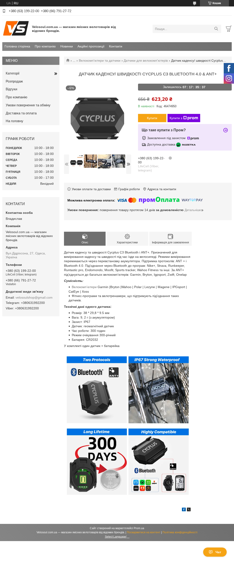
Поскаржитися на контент (143, 532)
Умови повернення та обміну (28, 105)
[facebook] (184, 510)
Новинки (66, 46)
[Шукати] (216, 29)
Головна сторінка (17, 46)
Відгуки (11, 89)
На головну (14, 121)
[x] (189, 510)
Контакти (115, 46)
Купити (152, 118)
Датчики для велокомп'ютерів (146, 60)
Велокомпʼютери (84, 287)
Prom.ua (139, 528)
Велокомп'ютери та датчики (99, 60)
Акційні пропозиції (90, 46)
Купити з (176, 118)
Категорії (12, 73)
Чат (218, 552)
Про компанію (45, 46)
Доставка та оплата (21, 113)
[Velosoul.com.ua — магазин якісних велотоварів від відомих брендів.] (16, 28)
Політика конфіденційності (179, 532)
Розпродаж (14, 81)
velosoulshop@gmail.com (34, 297)
